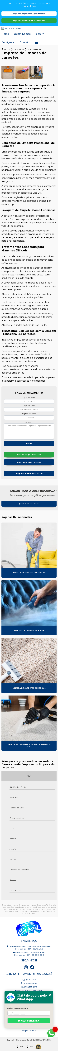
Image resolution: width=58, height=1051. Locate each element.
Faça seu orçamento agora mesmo (29, 13)
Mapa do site (29, 1030)
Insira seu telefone (17, 1008)
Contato (24, 42)
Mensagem (29, 422)
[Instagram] (26, 967)
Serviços (6, 42)
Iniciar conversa (28, 1021)
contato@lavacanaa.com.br (30, 990)
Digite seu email (29, 406)
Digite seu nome (29, 397)
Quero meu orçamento (29, 504)
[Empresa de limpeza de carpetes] (8, 72)
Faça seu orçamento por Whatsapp (29, 20)
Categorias (19, 49)
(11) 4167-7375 (30, 979)
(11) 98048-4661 (29, 983)
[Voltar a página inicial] (29, 28)
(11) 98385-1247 (30, 987)
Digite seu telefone (29, 414)
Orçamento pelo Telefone (29, 462)
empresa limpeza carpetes (34, 49)
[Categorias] (36, 42)
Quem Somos (22, 33)
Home (5, 33)
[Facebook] (32, 967)
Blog (38, 33)
